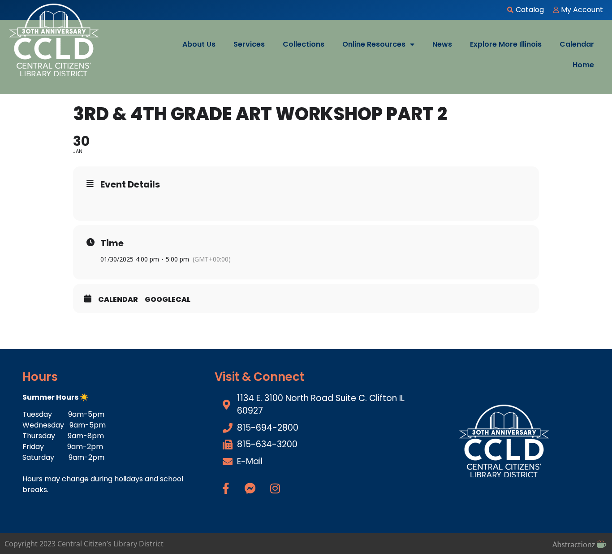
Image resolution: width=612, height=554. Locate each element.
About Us (198, 44)
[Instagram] (275, 488)
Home (583, 65)
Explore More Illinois (506, 44)
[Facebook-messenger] (250, 488)
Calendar (577, 44)
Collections (303, 44)
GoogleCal (167, 299)
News (442, 44)
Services (249, 44)
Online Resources (373, 44)
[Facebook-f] (226, 488)
